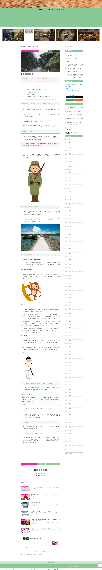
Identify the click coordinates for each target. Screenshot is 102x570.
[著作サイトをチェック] (37, 475)
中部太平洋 (43, 399)
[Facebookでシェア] (24, 74)
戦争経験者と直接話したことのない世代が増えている (38, 89)
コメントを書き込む (40, 551)
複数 (44, 397)
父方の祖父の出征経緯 (32, 90)
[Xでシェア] (21, 74)
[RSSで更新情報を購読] (44, 475)
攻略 (51, 399)
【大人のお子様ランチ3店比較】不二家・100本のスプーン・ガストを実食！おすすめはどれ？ (74, 60)
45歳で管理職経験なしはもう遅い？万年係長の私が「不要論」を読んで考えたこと (75, 65)
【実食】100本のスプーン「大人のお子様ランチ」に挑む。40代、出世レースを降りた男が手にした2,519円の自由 (75, 70)
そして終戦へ (30, 97)
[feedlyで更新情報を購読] (41, 475)
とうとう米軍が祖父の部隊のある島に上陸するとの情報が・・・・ (41, 96)
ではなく (34, 397)
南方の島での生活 (31, 94)
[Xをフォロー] (39, 475)
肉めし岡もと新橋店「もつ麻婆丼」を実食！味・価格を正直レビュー (74, 55)
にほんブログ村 (68, 129)
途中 (39, 397)
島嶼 (48, 399)
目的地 (23, 397)
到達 (24, 399)
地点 (47, 397)
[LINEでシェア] (30, 74)
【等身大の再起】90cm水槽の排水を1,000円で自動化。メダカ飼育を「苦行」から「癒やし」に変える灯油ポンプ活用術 (75, 76)
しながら (53, 397)
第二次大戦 (35, 399)
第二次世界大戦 (24, 465)
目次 (39, 86)
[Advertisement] (51, 19)
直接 (27, 397)
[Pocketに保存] (28, 74)
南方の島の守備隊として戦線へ (34, 92)
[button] (32, 74)
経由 (50, 397)
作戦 (29, 401)
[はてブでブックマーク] (26, 74)
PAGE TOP (51, 562)
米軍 (39, 399)
